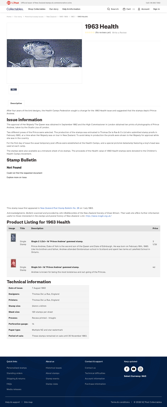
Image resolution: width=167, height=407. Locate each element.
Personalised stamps (17, 368)
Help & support (12, 402)
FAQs (9, 384)
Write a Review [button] (119, 32)
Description (16, 103)
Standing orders (14, 373)
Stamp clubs (52, 384)
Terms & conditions (120, 402)
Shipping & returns (16, 378)
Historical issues (54, 368)
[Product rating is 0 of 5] (90, 32)
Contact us (90, 368)
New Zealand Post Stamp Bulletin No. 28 (59, 208)
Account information (95, 378)
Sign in (156, 9)
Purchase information (95, 384)
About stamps (52, 373)
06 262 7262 (155, 3)
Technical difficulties (95, 373)
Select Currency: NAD (135, 376)
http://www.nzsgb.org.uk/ (98, 216)
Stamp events (52, 378)
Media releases (14, 389)
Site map (28, 402)
